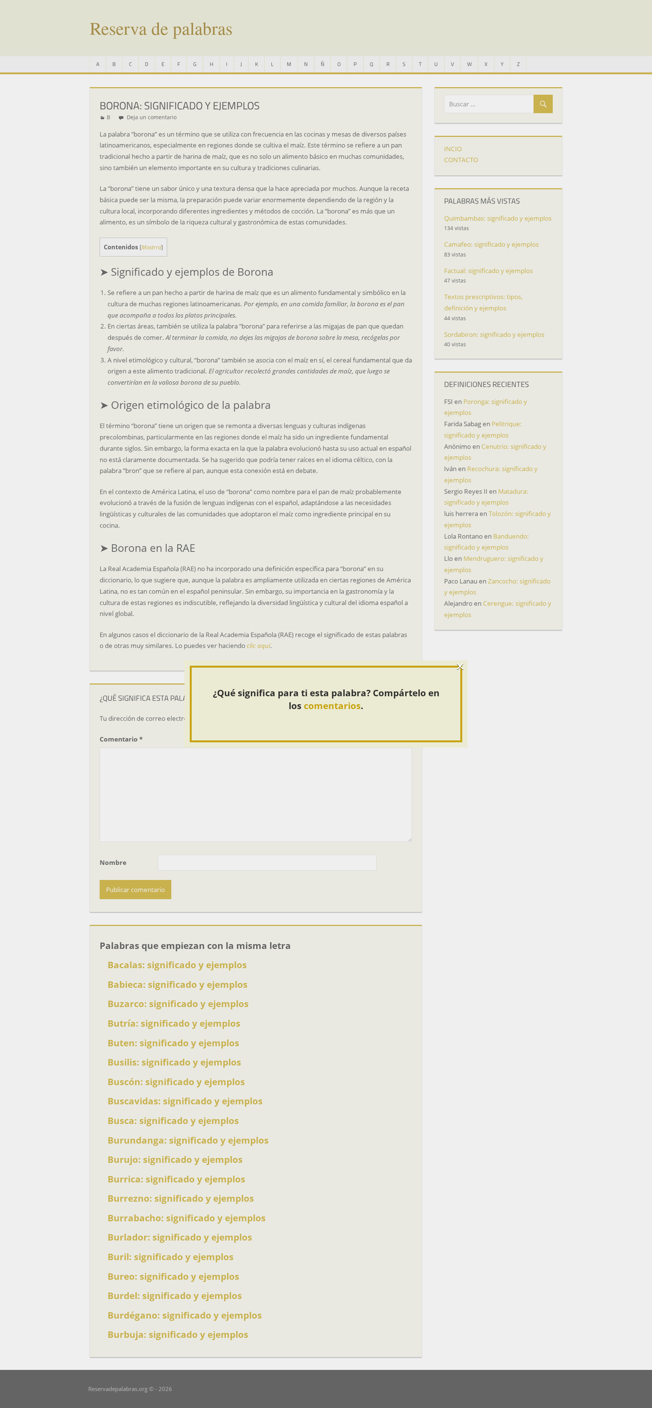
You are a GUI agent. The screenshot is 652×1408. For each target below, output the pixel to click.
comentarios (332, 705)
